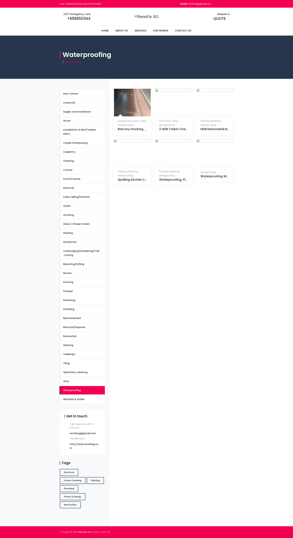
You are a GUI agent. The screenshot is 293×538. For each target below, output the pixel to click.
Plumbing (68, 309)
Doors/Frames (71, 179)
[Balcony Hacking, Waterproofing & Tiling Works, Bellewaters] (128, 111)
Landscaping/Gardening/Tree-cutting (81, 253)
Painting (205, 120)
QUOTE (219, 18)
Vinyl (66, 381)
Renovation (133, 120)
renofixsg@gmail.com (199, 3)
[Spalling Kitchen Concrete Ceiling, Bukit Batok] (129, 162)
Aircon (67, 120)
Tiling (143, 120)
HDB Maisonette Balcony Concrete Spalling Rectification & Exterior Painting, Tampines (215, 129)
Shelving (68, 345)
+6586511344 (78, 18)
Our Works (160, 30)
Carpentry (69, 151)
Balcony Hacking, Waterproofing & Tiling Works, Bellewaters (132, 129)
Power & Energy (72, 496)
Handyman (70, 242)
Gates (67, 206)
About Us (121, 30)
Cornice (67, 169)
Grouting (68, 215)
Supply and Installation (77, 111)
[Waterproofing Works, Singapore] (211, 162)
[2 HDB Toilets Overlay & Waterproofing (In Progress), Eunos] (170, 111)
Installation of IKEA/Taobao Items (79, 131)
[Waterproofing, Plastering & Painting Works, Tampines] (170, 162)
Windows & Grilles (74, 399)
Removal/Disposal (74, 327)
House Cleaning (72, 480)
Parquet (68, 291)
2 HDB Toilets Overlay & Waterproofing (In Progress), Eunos (173, 129)
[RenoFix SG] (146, 17)
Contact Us (183, 30)
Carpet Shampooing (75, 142)
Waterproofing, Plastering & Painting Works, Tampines (173, 180)
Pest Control (70, 93)
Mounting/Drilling (73, 264)
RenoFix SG (84, 532)
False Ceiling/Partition (76, 197)
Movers (67, 273)
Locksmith (69, 102)
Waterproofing (125, 125)
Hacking (122, 120)
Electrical (68, 188)
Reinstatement (72, 318)
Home (105, 30)
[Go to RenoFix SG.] (60, 62)
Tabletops (69, 354)
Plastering (215, 120)
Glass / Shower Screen (76, 224)
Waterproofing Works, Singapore (215, 176)
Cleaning (68, 160)
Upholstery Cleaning (75, 372)
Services (140, 30)
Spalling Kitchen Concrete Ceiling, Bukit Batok (132, 180)
